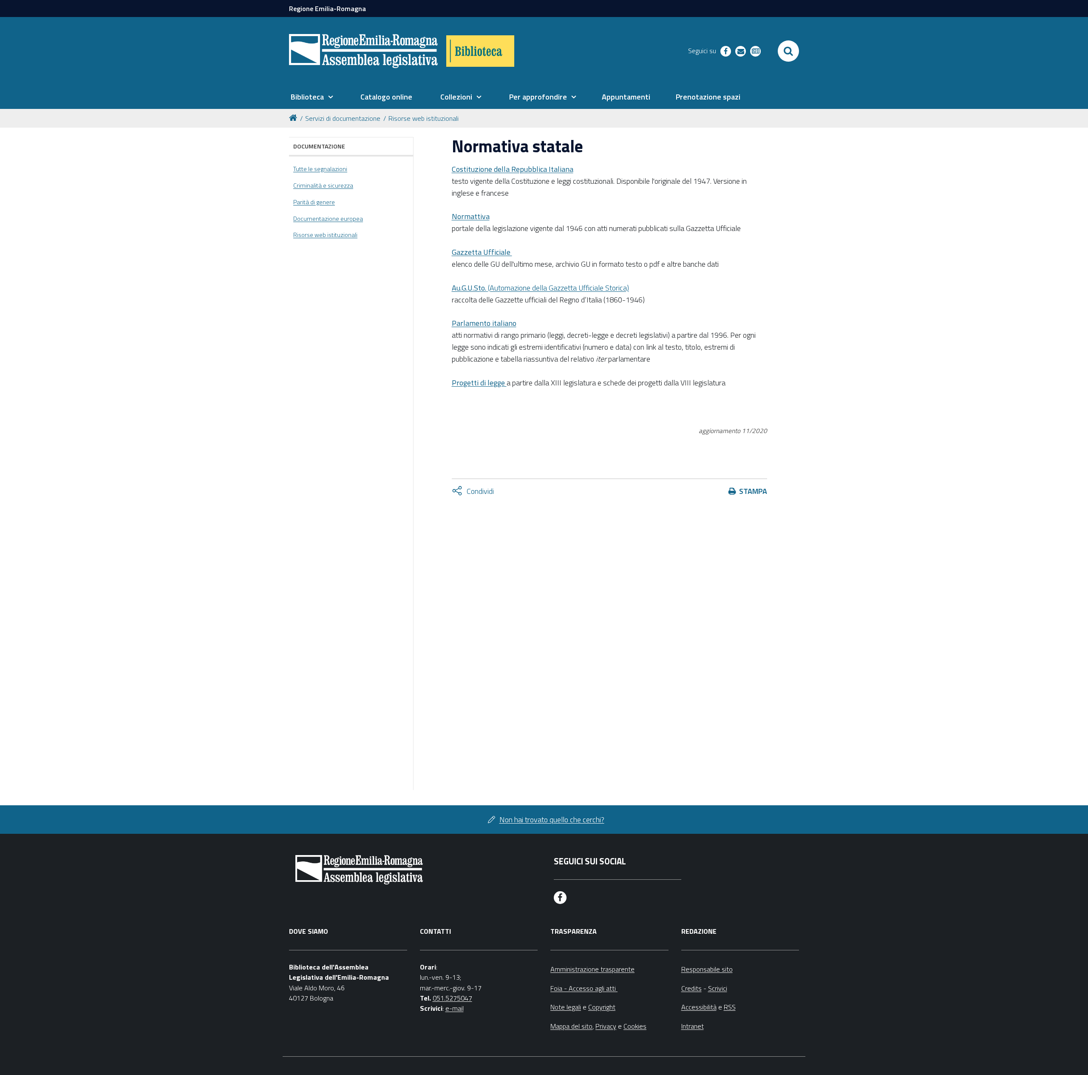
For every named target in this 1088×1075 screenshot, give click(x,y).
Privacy (605, 1026)
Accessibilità (699, 1007)
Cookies (634, 1026)
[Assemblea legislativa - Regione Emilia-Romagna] (363, 51)
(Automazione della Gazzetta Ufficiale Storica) (540, 288)
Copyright (601, 1007)
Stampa (753, 491)
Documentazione (319, 146)
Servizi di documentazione (342, 118)
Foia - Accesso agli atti (584, 988)
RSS (730, 1007)
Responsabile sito (707, 969)
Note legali (565, 1007)
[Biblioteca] (480, 51)
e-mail (454, 1008)
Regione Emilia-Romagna (327, 8)
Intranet (692, 1026)
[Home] (294, 117)
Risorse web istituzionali (423, 118)
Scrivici (717, 988)
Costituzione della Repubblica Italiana (512, 169)
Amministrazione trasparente (592, 969)
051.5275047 (452, 998)
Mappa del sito (571, 1026)
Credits (691, 988)
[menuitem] (312, 97)
